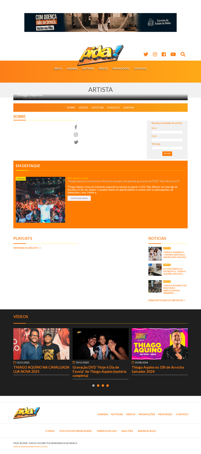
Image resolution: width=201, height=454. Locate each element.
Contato (140, 68)
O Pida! (50, 430)
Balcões (127, 430)
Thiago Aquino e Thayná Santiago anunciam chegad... (175, 254)
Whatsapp (156, 144)
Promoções (121, 68)
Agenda (72, 68)
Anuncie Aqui (147, 430)
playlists (113, 107)
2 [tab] (98, 385)
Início (58, 68)
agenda (128, 107)
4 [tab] (107, 385)
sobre (71, 107)
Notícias (88, 68)
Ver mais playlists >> (27, 247)
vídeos (83, 107)
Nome (154, 128)
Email (154, 136)
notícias (98, 107)
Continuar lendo (79, 198)
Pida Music (165, 414)
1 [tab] (93, 385)
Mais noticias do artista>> (166, 300)
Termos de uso (106, 430)
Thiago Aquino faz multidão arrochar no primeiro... (175, 289)
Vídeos (103, 68)
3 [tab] (102, 385)
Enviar (167, 153)
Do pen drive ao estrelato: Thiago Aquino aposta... (174, 271)
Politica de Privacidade (76, 430)
